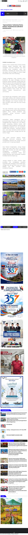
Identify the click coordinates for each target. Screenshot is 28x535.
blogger (15, 227)
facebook (25, 227)
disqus (19, 227)
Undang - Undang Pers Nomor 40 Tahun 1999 (16, 429)
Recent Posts (7, 440)
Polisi (13, 19)
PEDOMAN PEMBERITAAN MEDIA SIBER (14, 435)
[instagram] (23, 1)
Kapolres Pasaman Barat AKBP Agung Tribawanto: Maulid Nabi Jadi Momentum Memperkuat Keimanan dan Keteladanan (17, 460)
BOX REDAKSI (9, 424)
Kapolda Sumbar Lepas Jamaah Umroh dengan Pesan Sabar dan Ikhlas (13, 212)
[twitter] (20, 1)
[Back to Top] (14, 532)
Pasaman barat (8, 19)
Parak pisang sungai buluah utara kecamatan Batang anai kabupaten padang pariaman (16, 413)
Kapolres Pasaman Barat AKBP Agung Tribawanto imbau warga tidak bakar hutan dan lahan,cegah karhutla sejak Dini (17, 444)
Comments (20, 440)
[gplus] (25, 1)
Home (4, 19)
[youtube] (22, 1)
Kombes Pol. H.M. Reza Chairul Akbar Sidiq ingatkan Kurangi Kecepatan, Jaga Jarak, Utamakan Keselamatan (17, 466)
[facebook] (18, 1)
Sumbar (15, 19)
